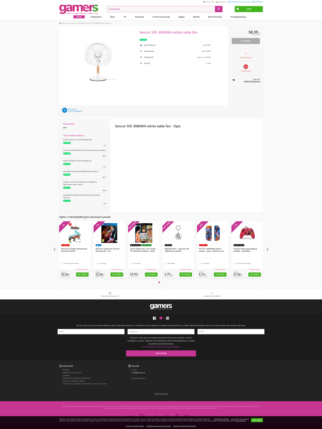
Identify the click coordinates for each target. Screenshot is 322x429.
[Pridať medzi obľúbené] (161, 317)
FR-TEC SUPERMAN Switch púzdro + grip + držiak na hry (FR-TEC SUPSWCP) (211, 251)
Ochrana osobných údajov (74, 381)
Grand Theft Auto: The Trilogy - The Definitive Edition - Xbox (143, 250)
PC (125, 16)
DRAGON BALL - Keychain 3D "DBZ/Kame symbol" (177, 250)
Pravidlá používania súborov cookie (158, 426)
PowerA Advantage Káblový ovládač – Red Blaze (245, 250)
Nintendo (139, 16)
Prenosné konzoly (161, 16)
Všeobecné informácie (72, 372)
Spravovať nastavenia (240, 419)
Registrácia (222, 2)
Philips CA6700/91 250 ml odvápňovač (77, 161)
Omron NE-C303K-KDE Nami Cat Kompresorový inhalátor (84, 150)
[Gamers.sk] (78, 9)
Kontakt (66, 370)
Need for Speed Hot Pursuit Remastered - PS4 (107, 250)
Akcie (79, 16)
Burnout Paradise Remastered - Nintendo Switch (74, 250)
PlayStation (96, 16)
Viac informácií (240, 421)
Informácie (259, 2)
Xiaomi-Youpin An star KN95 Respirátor (77, 140)
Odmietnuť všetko (221, 419)
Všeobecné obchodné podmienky (76, 378)
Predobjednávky (238, 16)
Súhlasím (256, 420)
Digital (181, 16)
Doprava (66, 375)
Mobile (196, 16)
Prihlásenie (210, 2)
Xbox (112, 16)
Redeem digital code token (241, 2)
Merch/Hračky (215, 16)
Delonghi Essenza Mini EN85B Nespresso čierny (80, 171)
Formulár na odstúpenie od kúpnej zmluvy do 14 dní (85, 383)
